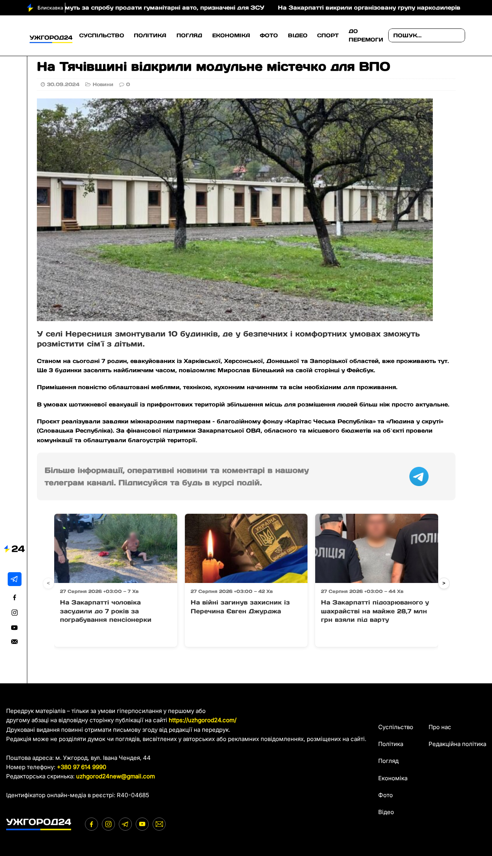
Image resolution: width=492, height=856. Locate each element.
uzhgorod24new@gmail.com (115, 776)
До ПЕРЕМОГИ (366, 35)
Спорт (328, 35)
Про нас (440, 727)
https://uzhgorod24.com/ (202, 720)
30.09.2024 (63, 84)
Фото (269, 35)
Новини (103, 84)
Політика (150, 35)
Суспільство (101, 35)
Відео (298, 35)
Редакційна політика (457, 744)
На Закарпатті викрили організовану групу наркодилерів (332, 7)
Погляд (189, 35)
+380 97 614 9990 (81, 767)
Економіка (231, 35)
